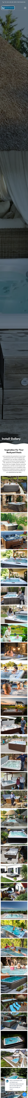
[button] (25, 8)
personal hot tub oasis (15, 472)
